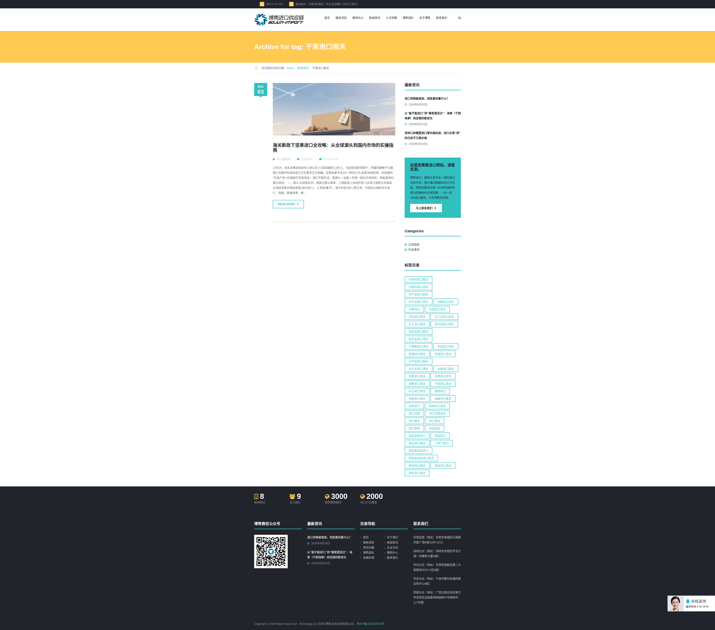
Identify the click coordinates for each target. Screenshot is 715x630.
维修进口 (440, 391)
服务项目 (341, 17)
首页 (327, 17)
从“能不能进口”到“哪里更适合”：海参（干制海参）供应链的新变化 (433, 116)
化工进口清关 (417, 324)
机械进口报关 (417, 353)
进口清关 (434, 420)
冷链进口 (414, 309)
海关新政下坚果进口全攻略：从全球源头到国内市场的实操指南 (333, 148)
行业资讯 (307, 159)
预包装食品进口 (418, 450)
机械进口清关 (443, 353)
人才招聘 (391, 17)
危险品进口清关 (418, 339)
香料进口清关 (417, 472)
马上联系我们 (424, 208)
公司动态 (414, 244)
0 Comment (330, 159)
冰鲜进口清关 (445, 301)
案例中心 (357, 17)
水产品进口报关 (418, 361)
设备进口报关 (443, 398)
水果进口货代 (443, 376)
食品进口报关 (417, 465)
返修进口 (414, 406)
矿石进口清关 (417, 391)
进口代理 (414, 413)
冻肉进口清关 (417, 316)
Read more (286, 204)
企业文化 (392, 547)
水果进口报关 (445, 368)
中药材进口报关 (418, 279)
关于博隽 (424, 17)
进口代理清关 (437, 413)
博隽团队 (408, 17)
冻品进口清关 (437, 309)
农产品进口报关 (418, 294)
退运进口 (440, 435)
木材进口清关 (445, 346)
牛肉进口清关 (443, 383)
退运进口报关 (417, 443)
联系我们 (441, 17)
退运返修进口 (417, 435)
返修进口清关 (437, 406)
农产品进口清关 (418, 301)
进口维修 (414, 428)
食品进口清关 (443, 465)
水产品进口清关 (418, 368)
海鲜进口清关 (417, 383)
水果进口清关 (417, 376)
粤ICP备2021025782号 (371, 623)
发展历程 (368, 557)
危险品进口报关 (418, 331)
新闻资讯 (374, 17)
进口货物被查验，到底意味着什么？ (427, 98)
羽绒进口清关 (417, 398)
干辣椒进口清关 (418, 346)
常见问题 (368, 547)
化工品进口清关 (444, 316)
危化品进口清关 (444, 324)
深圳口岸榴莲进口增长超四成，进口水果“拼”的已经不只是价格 (433, 135)
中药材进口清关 (418, 286)
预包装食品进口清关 (421, 458)
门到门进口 (442, 443)
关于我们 (392, 537)
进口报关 (414, 420)
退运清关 (434, 428)
